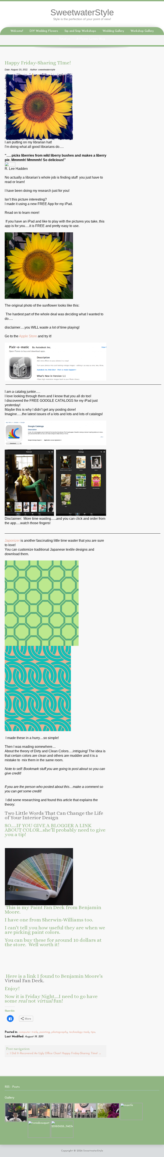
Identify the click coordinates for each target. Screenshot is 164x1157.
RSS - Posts (12, 1087)
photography (59, 1032)
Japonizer (12, 540)
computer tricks (28, 1032)
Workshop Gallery (142, 31)
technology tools (79, 1032)
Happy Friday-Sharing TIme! (81, 1053)
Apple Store (28, 336)
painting (44, 1032)
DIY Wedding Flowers (43, 31)
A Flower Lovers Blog (90, 39)
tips (93, 1032)
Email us (64, 39)
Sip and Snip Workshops (80, 31)
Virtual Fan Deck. (24, 981)
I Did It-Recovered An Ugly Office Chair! (33, 1053)
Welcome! (16, 31)
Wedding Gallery (113, 31)
